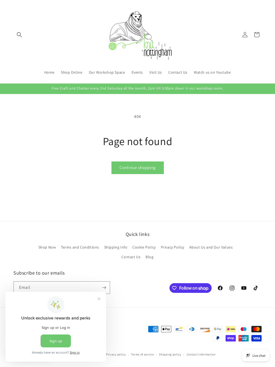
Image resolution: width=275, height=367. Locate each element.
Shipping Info (116, 247)
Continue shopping (138, 167)
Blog (149, 256)
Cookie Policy (144, 247)
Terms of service (142, 354)
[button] (19, 35)
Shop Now (47, 247)
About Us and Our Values (211, 247)
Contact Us (130, 256)
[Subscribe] (104, 287)
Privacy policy (116, 354)
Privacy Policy (172, 247)
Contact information (201, 354)
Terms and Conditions (80, 247)
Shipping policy (170, 354)
